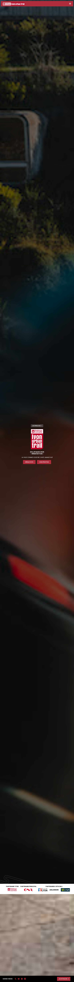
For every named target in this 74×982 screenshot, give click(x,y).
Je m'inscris (63, 979)
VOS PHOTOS (44, 462)
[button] (70, 3)
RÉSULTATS (29, 462)
